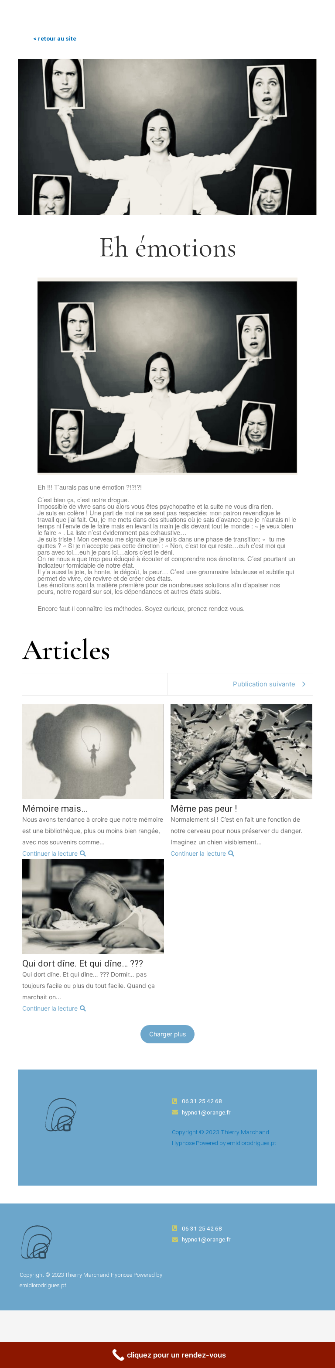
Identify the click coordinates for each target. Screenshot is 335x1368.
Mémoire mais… (54, 809)
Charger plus (167, 1034)
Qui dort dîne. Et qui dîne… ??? (82, 964)
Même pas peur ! (204, 809)
